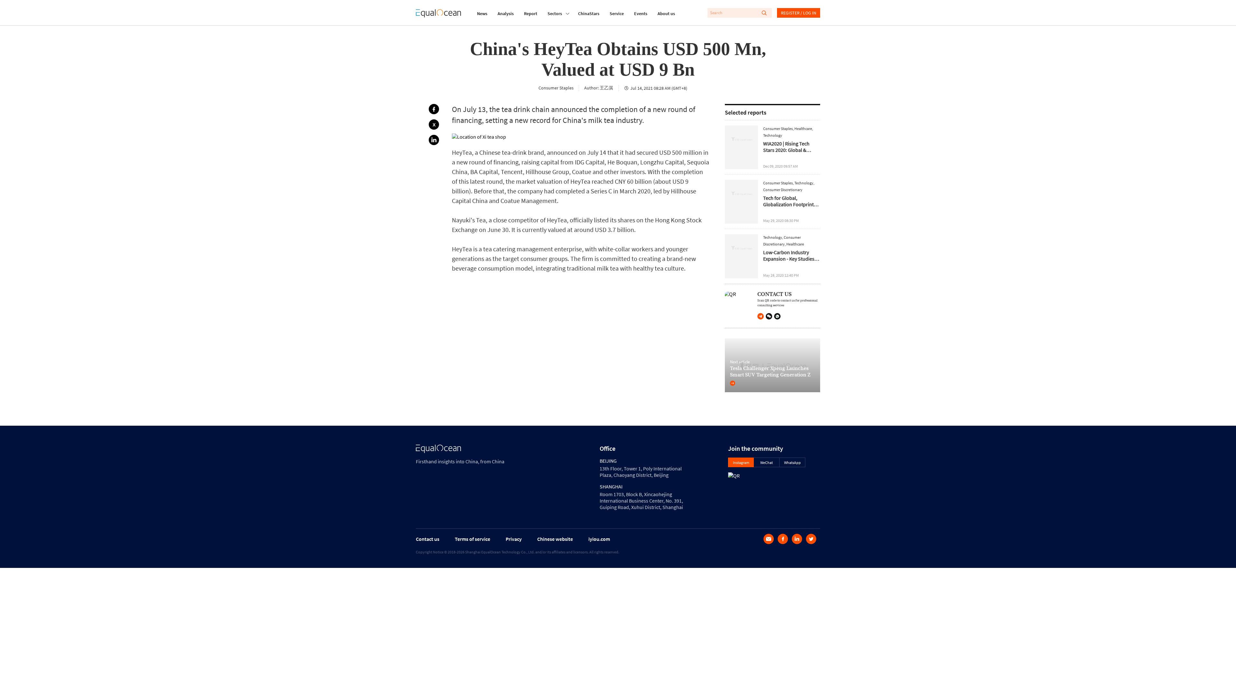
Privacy (514, 539)
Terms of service (472, 539)
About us (666, 13)
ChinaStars (588, 13)
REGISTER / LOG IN (798, 13)
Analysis (506, 13)
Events (640, 13)
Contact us (427, 539)
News (482, 13)
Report (530, 13)
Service (617, 13)
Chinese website (555, 539)
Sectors (555, 13)
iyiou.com (599, 539)
